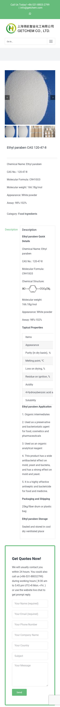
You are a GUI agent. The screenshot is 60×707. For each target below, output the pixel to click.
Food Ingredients (27, 213)
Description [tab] (11, 229)
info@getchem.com (31, 7)
